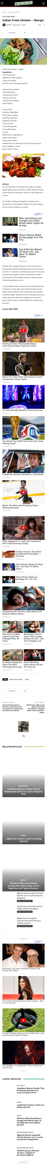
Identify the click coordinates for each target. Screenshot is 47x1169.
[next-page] (7, 931)
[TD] (4, 24)
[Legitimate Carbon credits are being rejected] (23, 821)
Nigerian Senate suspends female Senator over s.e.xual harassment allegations (30, 895)
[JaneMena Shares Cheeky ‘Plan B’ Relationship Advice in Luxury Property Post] (23, 774)
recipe (27, 679)
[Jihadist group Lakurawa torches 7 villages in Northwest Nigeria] (8, 909)
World (23, 835)
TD (9, 25)
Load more (23, 1162)
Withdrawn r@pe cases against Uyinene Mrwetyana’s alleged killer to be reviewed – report (35, 708)
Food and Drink (14, 12)
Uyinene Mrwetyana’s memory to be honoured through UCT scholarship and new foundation (12, 708)
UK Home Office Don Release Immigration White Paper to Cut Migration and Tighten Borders (23, 885)
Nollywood (23, 786)
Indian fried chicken (15, 679)
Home (4, 12)
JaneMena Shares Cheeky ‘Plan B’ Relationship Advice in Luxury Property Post (23, 791)
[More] (30, 32)
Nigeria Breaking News (25, 901)
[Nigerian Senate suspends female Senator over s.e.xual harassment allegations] (8, 896)
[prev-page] (3, 931)
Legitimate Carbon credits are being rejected (23, 840)
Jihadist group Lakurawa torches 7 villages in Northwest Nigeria (28, 1153)
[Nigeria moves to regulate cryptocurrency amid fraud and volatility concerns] (8, 921)
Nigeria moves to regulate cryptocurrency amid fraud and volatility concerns (28, 920)
